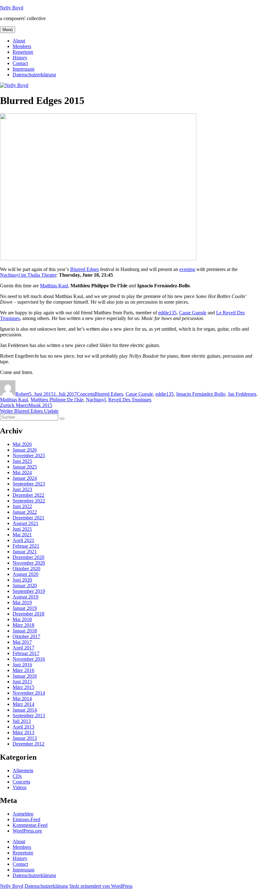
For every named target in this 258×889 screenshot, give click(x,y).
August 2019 (25, 596)
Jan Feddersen (242, 394)
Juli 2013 (22, 721)
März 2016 (23, 670)
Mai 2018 (22, 619)
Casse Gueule (192, 312)
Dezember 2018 (28, 613)
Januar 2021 (25, 551)
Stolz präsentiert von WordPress (100, 886)
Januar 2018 (25, 630)
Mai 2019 (22, 602)
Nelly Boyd (11, 7)
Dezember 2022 (28, 495)
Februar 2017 (26, 653)
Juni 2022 (22, 506)
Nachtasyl (96, 399)
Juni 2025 (22, 461)
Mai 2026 (22, 444)
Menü (8, 29)
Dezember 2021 (28, 517)
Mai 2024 (22, 472)
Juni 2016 (22, 664)
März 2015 (23, 687)
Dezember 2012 (28, 743)
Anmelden (23, 813)
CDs (17, 776)
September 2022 (29, 500)
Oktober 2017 (26, 636)
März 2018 (23, 625)
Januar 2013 (25, 738)
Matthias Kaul (54, 285)
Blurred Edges (84, 269)
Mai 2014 (22, 698)
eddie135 (167, 312)
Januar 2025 (25, 466)
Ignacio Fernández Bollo (200, 394)
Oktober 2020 (26, 568)
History (20, 57)
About (19, 40)
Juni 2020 (22, 580)
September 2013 (29, 715)
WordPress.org (27, 830)
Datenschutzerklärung (34, 74)
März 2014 (23, 704)
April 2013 (23, 726)
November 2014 (29, 693)
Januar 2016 (25, 676)
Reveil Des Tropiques (129, 399)
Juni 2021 (22, 529)
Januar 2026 (25, 450)
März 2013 (23, 732)
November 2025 (29, 455)
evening (187, 269)
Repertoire (23, 52)
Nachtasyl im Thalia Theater (28, 275)
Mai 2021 (22, 534)
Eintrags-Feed (26, 819)
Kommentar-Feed (30, 825)
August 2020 (25, 574)
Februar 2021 (26, 546)
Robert (22, 394)
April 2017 (23, 647)
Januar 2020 (25, 585)
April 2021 (23, 540)
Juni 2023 (22, 489)
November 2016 (29, 659)
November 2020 (29, 563)
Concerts (85, 394)
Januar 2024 (25, 478)
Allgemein (23, 770)
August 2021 (25, 523)
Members (22, 46)
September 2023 (29, 483)
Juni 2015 (22, 681)
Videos (19, 787)
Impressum (23, 69)
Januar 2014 (25, 710)
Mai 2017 (22, 642)
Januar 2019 (25, 608)
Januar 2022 (25, 512)
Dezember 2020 (28, 557)
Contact (20, 63)
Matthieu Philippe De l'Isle (57, 399)
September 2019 (29, 591)
